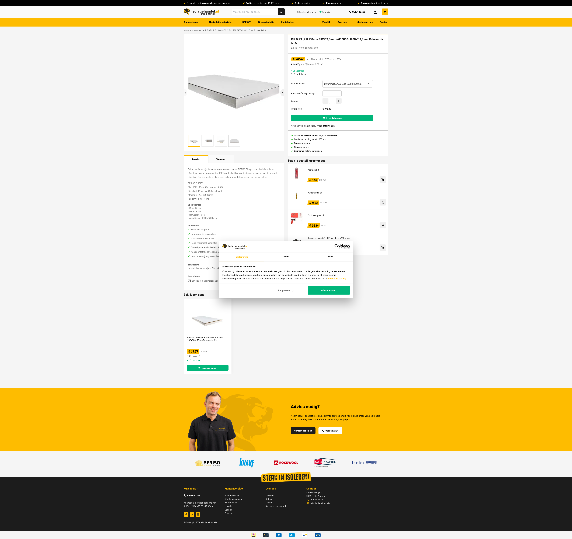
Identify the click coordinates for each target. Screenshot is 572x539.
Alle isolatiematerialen (221, 22)
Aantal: (294, 101)
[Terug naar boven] (565, 525)
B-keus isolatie (266, 22)
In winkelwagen (334, 118)
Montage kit (313, 169)
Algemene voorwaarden (277, 506)
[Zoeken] (281, 11)
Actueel (269, 499)
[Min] (325, 101)
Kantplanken (287, 22)
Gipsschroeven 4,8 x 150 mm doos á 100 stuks (328, 238)
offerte (327, 125)
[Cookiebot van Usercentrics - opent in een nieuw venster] (337, 246)
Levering (229, 506)
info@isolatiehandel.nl (320, 503)
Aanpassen (284, 290)
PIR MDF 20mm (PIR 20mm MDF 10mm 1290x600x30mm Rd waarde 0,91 (205, 338)
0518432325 (358, 11)
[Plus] (339, 101)
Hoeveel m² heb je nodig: (303, 93)
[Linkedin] (192, 514)
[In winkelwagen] (383, 179)
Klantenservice (365, 22)
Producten (196, 30)
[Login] (376, 12)
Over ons (342, 22)
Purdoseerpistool (315, 215)
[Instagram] (198, 514)
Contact (384, 22)
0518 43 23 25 (332, 430)
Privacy (228, 513)
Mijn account (231, 502)
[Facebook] (186, 514)
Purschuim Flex (314, 192)
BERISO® (246, 22)
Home (186, 30)
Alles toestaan (328, 290)
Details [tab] (286, 256)
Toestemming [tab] (241, 256)
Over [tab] (330, 256)
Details (195, 159)
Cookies (228, 509)
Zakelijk (326, 22)
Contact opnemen (303, 430)
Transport (221, 159)
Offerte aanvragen (233, 499)
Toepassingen (191, 22)
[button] (282, 92)
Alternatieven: (298, 83)
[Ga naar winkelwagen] (385, 11)
